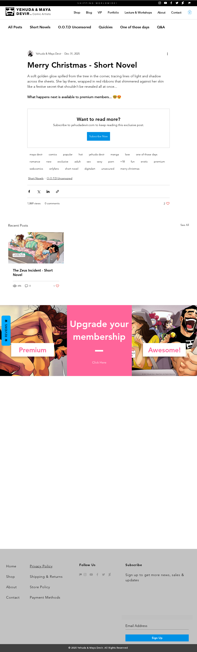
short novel (71, 168)
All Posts (15, 27)
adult (77, 161)
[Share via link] (57, 191)
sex (89, 161)
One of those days (134, 27)
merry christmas (129, 168)
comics (53, 154)
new (48, 161)
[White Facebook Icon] (171, 3)
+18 (122, 161)
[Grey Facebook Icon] (97, 574)
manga (115, 154)
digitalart (89, 168)
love (127, 154)
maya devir (36, 154)
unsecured (107, 168)
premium (159, 161)
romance (35, 161)
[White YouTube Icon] (165, 3)
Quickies (106, 27)
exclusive (63, 161)
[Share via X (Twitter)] (38, 191)
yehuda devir (96, 154)
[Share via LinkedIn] (48, 191)
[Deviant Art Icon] (182, 3)
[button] (189, 12)
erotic (144, 161)
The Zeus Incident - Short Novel (33, 272)
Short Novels (40, 27)
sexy (99, 161)
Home (11, 566)
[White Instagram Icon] (159, 3)
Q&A (161, 27)
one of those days (146, 154)
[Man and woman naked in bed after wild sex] (36, 247)
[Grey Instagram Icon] (85, 574)
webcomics (36, 168)
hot (81, 154)
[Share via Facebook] (29, 191)
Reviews (6, 330)
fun (133, 161)
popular (68, 154)
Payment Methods (45, 597)
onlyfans (54, 168)
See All (184, 225)
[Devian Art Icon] (110, 574)
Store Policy (40, 587)
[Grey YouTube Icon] (91, 574)
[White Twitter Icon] (177, 3)
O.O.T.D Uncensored (74, 27)
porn (111, 161)
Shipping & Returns (46, 577)
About (11, 587)
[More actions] (167, 53)
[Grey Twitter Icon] (103, 574)
